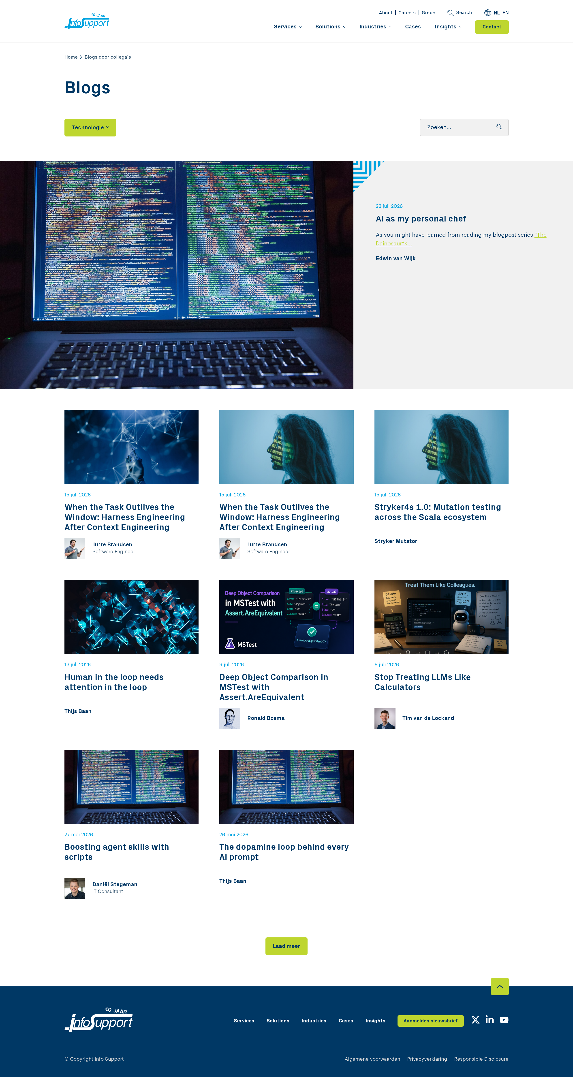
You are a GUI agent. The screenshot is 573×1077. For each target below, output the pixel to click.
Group (428, 13)
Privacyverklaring (427, 1059)
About (385, 13)
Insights (445, 26)
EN (505, 13)
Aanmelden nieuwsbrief (431, 1021)
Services (285, 26)
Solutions (327, 26)
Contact (492, 27)
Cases (413, 26)
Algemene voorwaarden (372, 1059)
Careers (407, 13)
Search (464, 12)
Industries (372, 26)
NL (497, 13)
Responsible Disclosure (481, 1059)
